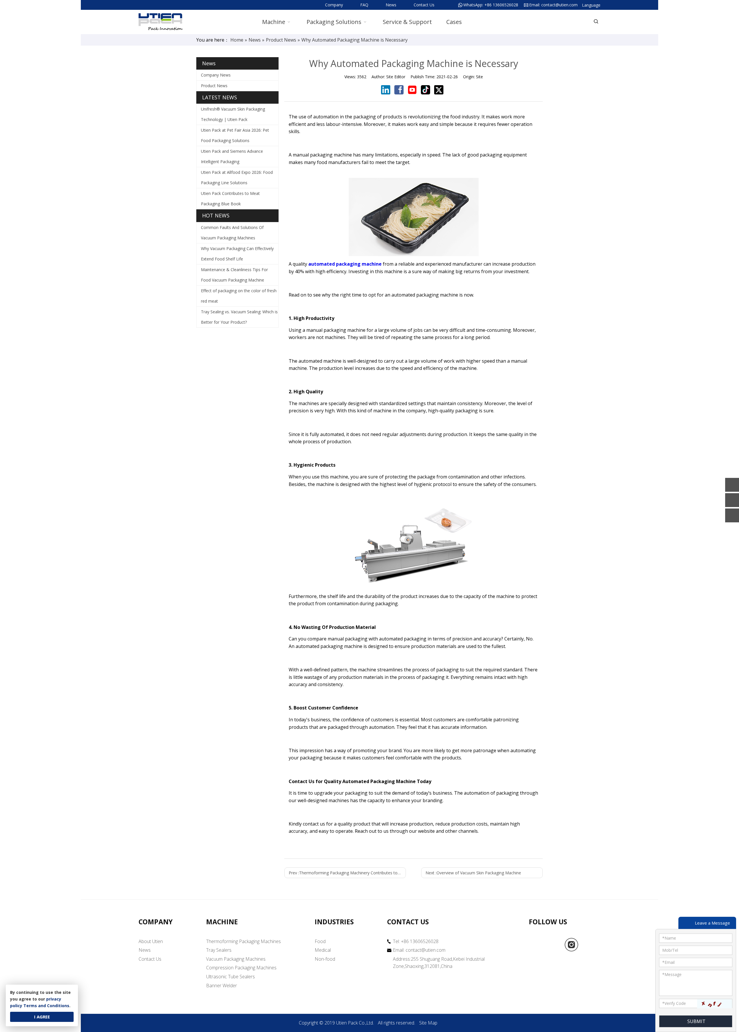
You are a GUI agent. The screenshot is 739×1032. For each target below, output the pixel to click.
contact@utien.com (559, 5)
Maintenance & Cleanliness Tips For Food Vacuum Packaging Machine (234, 275)
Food (320, 941)
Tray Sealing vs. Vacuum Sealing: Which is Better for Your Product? (239, 317)
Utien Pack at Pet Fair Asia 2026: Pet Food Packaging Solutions (235, 135)
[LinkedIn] (535, 944)
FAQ (364, 5)
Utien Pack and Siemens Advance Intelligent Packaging (232, 156)
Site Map (428, 1023)
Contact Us (424, 5)
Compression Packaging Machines (241, 967)
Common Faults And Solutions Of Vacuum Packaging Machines (232, 233)
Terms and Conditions (46, 1005)
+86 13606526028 (501, 5)
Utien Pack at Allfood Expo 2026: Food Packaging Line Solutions (237, 177)
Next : (473, 872)
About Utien (151, 941)
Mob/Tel (670, 950)
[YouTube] (589, 944)
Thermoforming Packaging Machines (243, 941)
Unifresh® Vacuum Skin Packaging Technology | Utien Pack (233, 114)
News (391, 5)
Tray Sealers (219, 950)
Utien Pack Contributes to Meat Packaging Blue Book (230, 198)
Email (668, 962)
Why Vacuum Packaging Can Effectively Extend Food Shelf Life (237, 254)
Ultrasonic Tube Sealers (230, 976)
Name (669, 938)
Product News (214, 85)
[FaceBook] (553, 944)
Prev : (347, 872)
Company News (216, 75)
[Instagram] (571, 944)
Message (672, 974)
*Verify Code (674, 1003)
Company (334, 5)
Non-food (325, 959)
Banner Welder (221, 985)
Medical (323, 950)
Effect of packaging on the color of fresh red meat (239, 296)
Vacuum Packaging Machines (236, 959)
